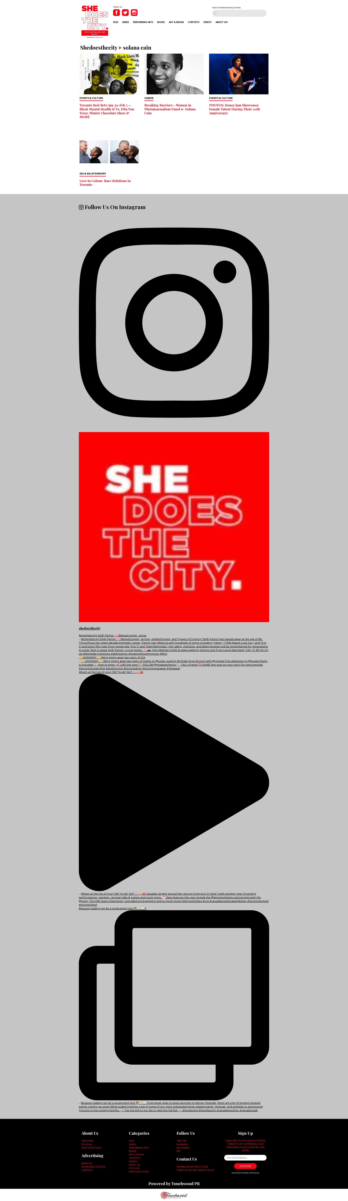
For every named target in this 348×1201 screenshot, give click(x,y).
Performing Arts (143, 22)
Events (207, 22)
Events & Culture (91, 98)
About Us (221, 22)
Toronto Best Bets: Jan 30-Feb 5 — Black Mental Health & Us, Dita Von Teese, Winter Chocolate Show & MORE (107, 111)
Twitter (181, 1140)
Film (115, 22)
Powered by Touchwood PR (174, 1183)
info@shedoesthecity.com (192, 1166)
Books (161, 22)
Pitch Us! (86, 1144)
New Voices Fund (91, 1147)
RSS (178, 1151)
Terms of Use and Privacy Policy (195, 1170)
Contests (193, 22)
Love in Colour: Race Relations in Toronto (105, 183)
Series (125, 22)
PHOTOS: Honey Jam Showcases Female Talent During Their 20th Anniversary (234, 109)
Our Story (87, 1140)
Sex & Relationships (93, 173)
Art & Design (176, 22)
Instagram (183, 1147)
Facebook (182, 1144)
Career (148, 98)
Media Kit (86, 1163)
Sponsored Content (93, 1166)
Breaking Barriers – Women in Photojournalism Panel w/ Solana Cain (170, 109)
